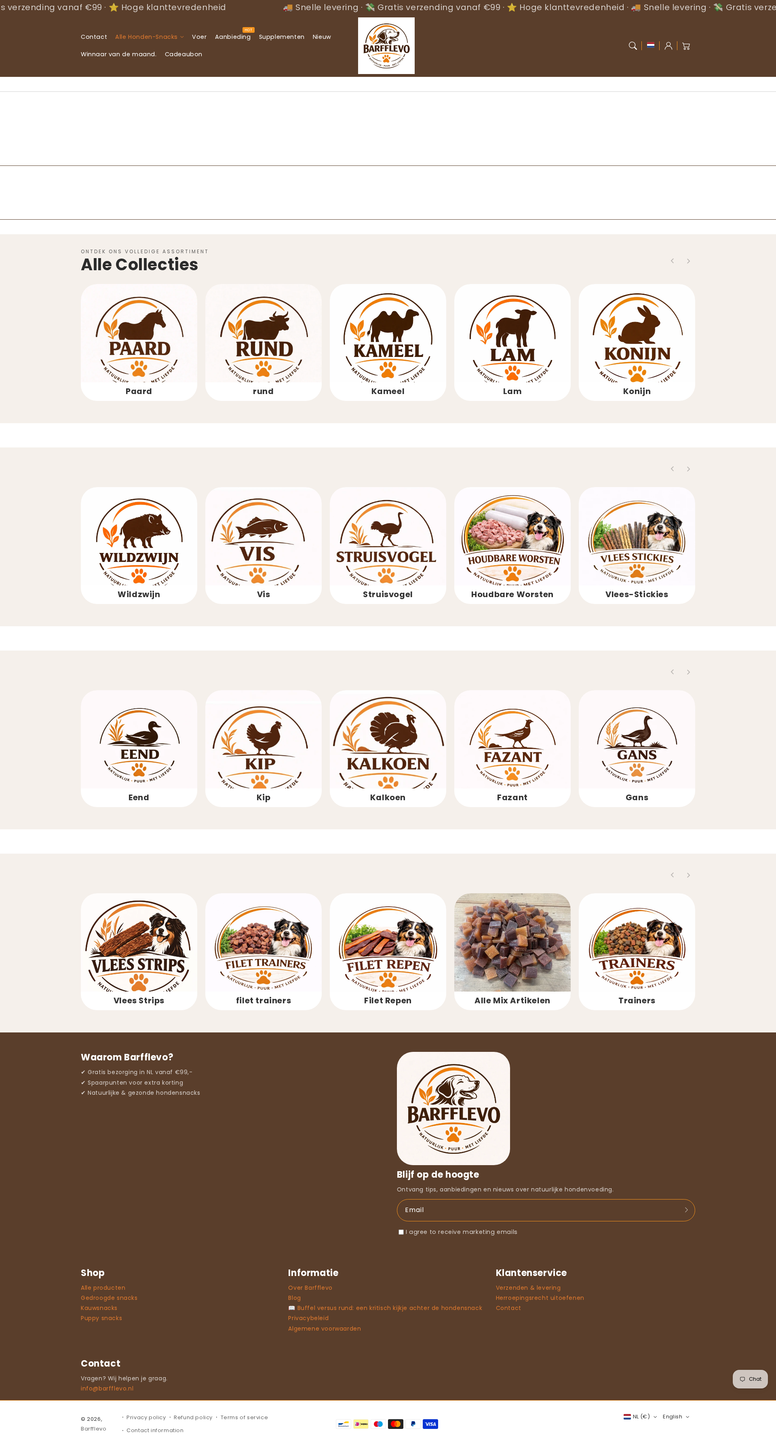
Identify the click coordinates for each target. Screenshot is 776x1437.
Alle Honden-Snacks (146, 37)
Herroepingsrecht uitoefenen (540, 1298)
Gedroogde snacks (109, 1298)
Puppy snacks (101, 1318)
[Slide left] (672, 261)
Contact (508, 1308)
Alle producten (103, 1288)
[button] (633, 46)
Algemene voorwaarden (324, 1329)
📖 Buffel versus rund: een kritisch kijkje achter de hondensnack (385, 1308)
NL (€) (641, 1416)
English (672, 1416)
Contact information (155, 1430)
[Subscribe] (686, 1210)
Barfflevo (93, 1429)
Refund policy (193, 1417)
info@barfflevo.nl (107, 1388)
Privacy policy (146, 1417)
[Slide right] (688, 261)
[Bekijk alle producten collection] (139, 342)
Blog (294, 1298)
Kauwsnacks (99, 1308)
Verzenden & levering (528, 1288)
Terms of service (244, 1417)
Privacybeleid (308, 1318)
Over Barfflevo (310, 1288)
